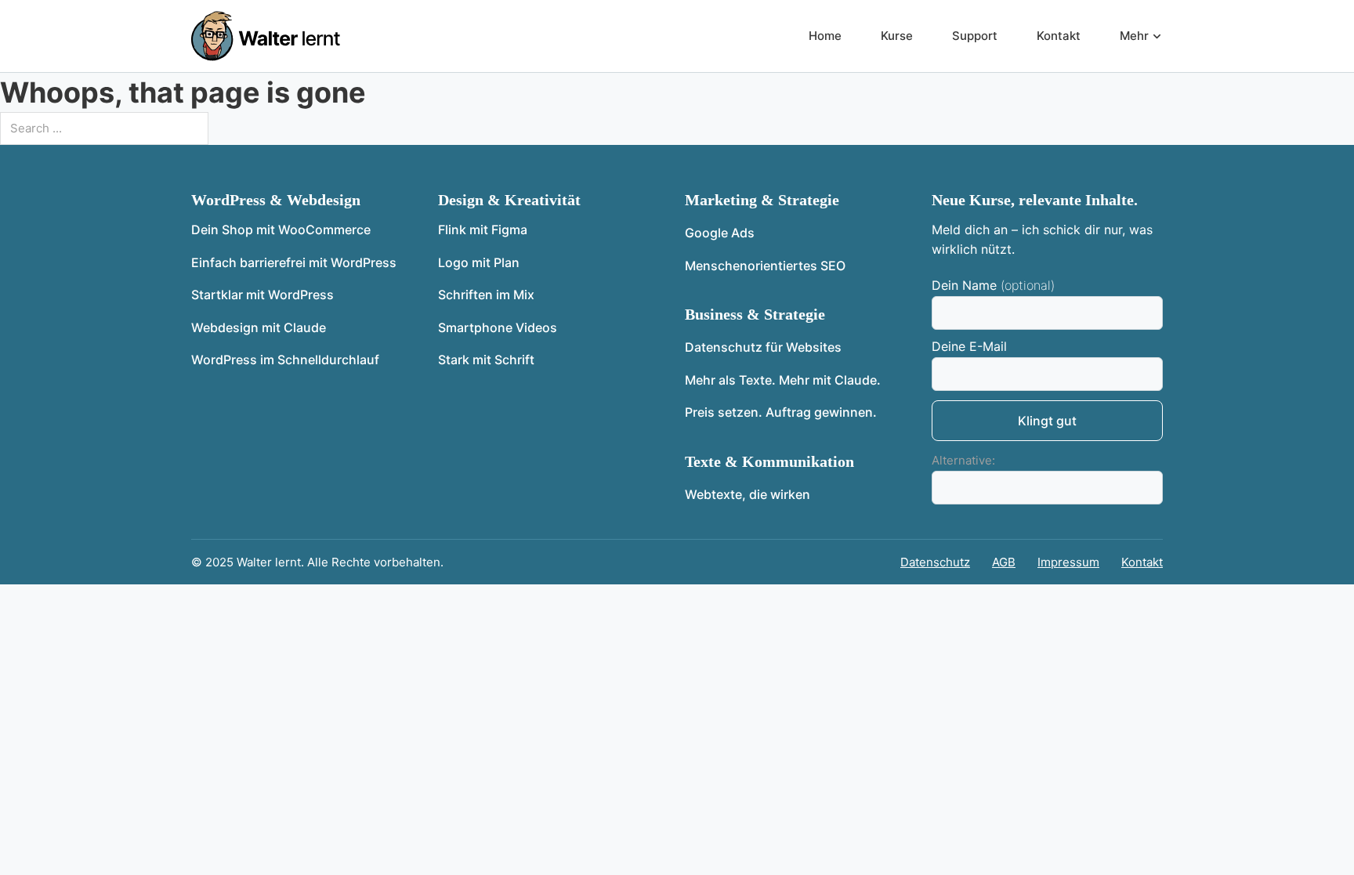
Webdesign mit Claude (258, 327)
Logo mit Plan (479, 262)
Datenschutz (935, 562)
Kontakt (1059, 35)
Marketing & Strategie (762, 199)
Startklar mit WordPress (262, 294)
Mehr (1134, 35)
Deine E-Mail (969, 346)
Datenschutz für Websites (763, 347)
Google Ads (720, 232)
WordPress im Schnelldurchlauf (285, 359)
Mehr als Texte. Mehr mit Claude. (783, 380)
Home (825, 35)
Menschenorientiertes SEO (765, 265)
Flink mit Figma (482, 229)
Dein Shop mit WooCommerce (281, 229)
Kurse (897, 35)
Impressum (1068, 562)
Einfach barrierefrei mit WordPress (293, 262)
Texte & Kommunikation (769, 461)
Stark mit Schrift (486, 359)
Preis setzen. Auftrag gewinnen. (781, 412)
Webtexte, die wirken (747, 494)
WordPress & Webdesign (275, 199)
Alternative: (963, 460)
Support (974, 35)
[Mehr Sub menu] (1157, 36)
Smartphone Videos (497, 327)
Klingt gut (1047, 420)
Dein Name (964, 285)
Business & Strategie (755, 314)
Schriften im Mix (486, 294)
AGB (1003, 562)
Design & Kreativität (509, 199)
